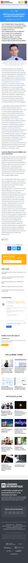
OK (23, 261)
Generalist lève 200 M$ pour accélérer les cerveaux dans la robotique (7, 449)
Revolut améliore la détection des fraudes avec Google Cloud (13, 290)
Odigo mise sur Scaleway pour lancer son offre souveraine (20, 388)
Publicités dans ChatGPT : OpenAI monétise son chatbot (20, 448)
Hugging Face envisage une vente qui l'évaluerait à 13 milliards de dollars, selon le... (6, 467)
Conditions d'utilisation (16, 323)
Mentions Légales (6, 526)
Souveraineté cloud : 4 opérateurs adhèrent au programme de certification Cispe (20, 370)
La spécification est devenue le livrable (20, 465)
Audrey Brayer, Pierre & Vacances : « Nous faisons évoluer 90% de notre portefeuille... (7, 370)
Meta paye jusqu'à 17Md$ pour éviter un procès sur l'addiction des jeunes (6, 413)
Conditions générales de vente (14, 527)
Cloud (12, 11)
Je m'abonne (5, 344)
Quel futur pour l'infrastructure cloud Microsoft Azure (13, 282)
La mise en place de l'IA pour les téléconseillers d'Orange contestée (13, 277)
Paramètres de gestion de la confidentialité (14, 529)
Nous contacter (10, 524)
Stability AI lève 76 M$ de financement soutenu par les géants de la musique (20, 431)
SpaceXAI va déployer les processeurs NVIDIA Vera (7, 430)
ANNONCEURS (19, 524)
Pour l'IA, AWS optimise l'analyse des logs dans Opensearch (7, 388)
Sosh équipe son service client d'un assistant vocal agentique (14, 273)
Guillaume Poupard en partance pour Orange (12, 286)
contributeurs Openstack (14, 128)
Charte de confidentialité (19, 526)
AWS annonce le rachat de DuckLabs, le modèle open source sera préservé (20, 413)
